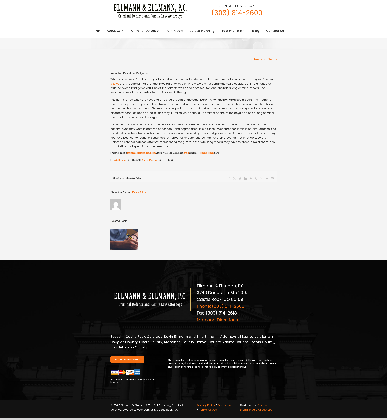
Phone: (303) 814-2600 (220, 306)
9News (114, 84)
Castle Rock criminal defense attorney (141, 153)
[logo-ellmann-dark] (150, 4)
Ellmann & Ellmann (207, 153)
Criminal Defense (149, 160)
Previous (259, 59)
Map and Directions (217, 320)
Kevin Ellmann (119, 160)
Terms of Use (208, 410)
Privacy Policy (206, 405)
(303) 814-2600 (236, 12)
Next (271, 59)
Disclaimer (225, 405)
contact (186, 153)
